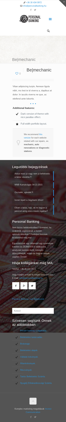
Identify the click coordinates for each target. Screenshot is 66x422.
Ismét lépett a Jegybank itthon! (29, 200)
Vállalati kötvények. (29, 357)
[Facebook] (31, 9)
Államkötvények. (28, 363)
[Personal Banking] (33, 19)
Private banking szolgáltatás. (33, 330)
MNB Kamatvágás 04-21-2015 (28, 185)
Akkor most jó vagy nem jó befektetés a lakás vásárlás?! (32, 175)
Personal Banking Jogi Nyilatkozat (28, 299)
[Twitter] (35, 9)
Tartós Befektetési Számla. (32, 376)
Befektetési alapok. (29, 350)
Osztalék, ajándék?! (24, 192)
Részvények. (26, 370)
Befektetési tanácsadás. (31, 337)
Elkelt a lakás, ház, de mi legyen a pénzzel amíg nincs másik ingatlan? (31, 209)
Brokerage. (25, 344)
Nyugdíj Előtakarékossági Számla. (36, 383)
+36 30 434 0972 (34, 2)
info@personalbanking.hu (34, 6)
